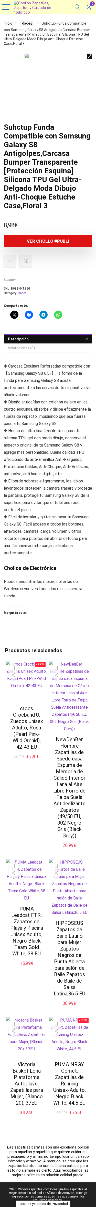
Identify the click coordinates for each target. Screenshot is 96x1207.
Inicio (8, 23)
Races (27, 23)
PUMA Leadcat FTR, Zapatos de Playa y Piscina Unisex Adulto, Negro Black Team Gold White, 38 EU (26, 931)
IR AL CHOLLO (26, 762)
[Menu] (6, 7)
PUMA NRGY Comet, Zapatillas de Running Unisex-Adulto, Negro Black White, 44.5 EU (69, 1083)
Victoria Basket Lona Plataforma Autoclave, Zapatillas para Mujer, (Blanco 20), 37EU (26, 1083)
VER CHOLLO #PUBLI (48, 241)
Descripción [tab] (18, 339)
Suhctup (10, 280)
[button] (89, 56)
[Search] (77, 7)
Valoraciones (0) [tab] (21, 348)
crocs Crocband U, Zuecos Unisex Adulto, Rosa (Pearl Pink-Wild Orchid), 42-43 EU (26, 727)
